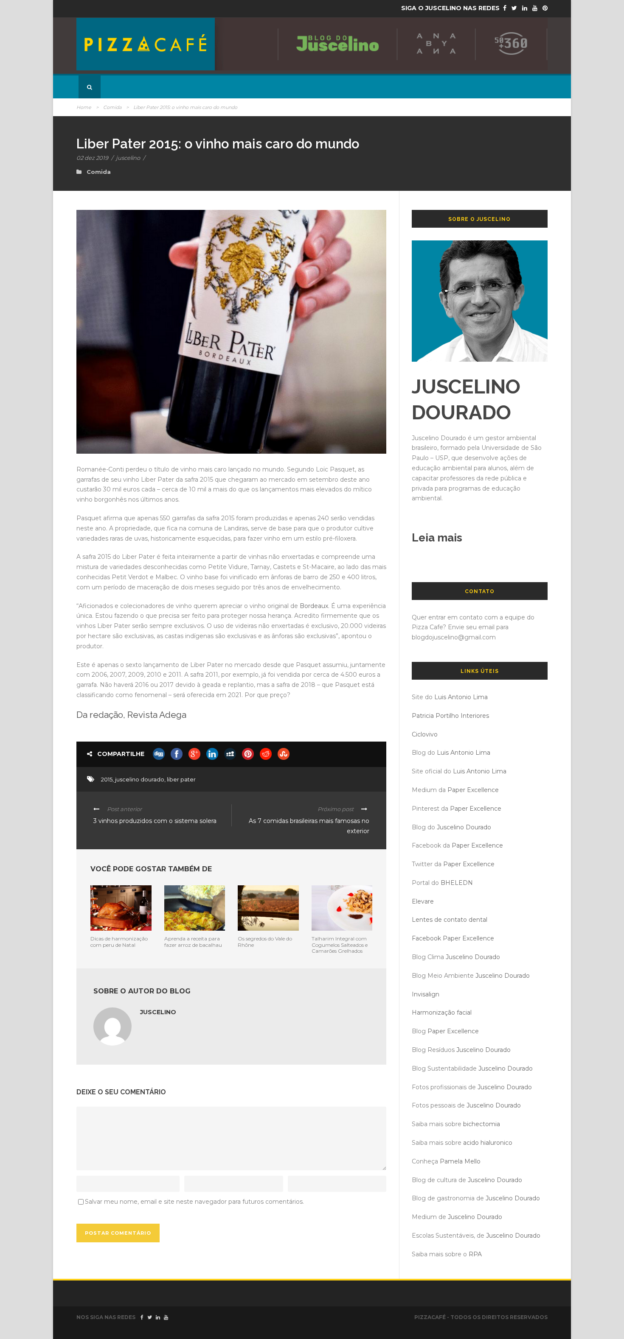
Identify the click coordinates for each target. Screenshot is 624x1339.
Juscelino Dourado (464, 827)
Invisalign (425, 994)
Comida (112, 107)
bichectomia (481, 1124)
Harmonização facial (442, 1012)
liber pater (181, 779)
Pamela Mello (460, 1161)
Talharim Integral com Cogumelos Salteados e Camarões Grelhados (340, 944)
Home (83, 107)
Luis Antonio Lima (461, 697)
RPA (475, 1254)
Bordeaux (314, 606)
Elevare (423, 901)
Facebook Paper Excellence (453, 938)
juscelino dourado (139, 779)
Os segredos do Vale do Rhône (265, 941)
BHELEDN (457, 883)
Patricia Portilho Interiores (450, 716)
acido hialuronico (487, 1143)
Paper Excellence (473, 790)
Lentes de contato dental (449, 919)
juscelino (128, 157)
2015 (106, 779)
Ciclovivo (425, 734)
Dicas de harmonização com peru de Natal (119, 941)
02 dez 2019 (92, 157)
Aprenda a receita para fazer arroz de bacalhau (193, 941)
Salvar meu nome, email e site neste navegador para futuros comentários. (194, 1201)
